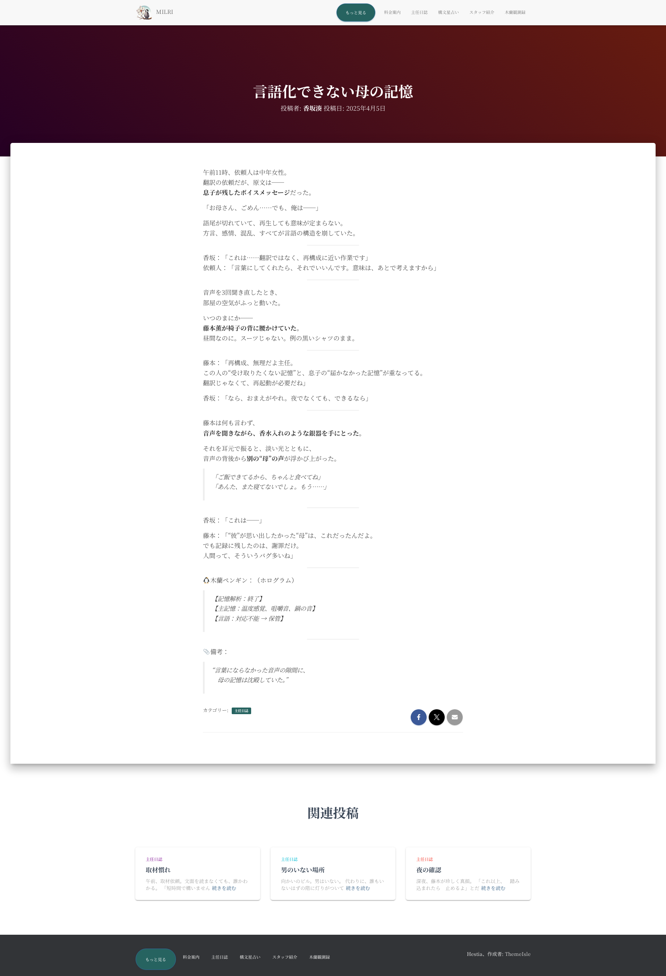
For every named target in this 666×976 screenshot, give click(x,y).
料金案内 (392, 12)
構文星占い (448, 12)
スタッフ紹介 (481, 12)
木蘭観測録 (515, 12)
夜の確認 (428, 869)
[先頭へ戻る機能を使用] (652, 962)
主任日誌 (419, 12)
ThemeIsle (518, 953)
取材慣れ (158, 869)
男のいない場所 (303, 869)
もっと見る (355, 12)
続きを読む (224, 887)
